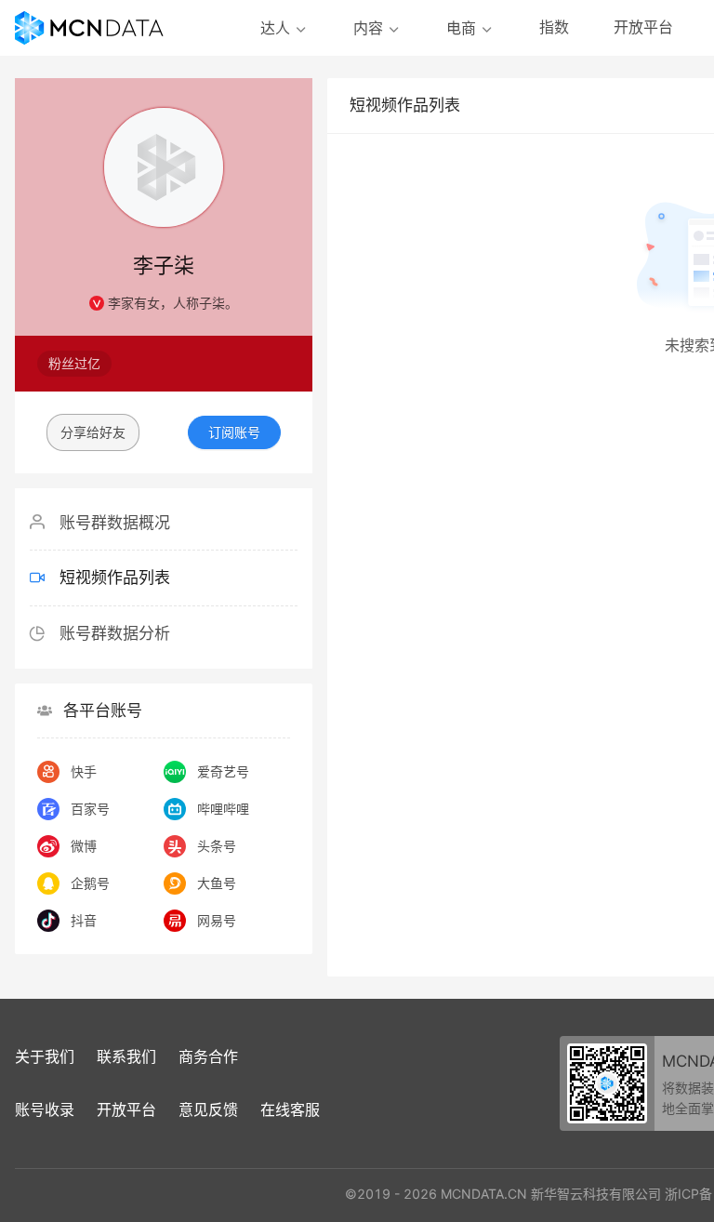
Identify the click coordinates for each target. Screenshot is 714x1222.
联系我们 (126, 1056)
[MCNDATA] (89, 28)
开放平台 (643, 27)
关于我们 (44, 1056)
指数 (554, 27)
